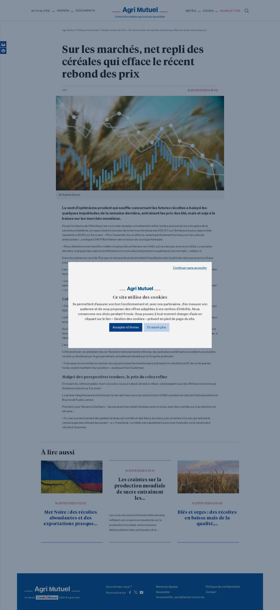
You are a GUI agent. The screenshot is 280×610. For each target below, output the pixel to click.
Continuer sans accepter (190, 268)
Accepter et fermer (126, 327)
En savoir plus (156, 327)
